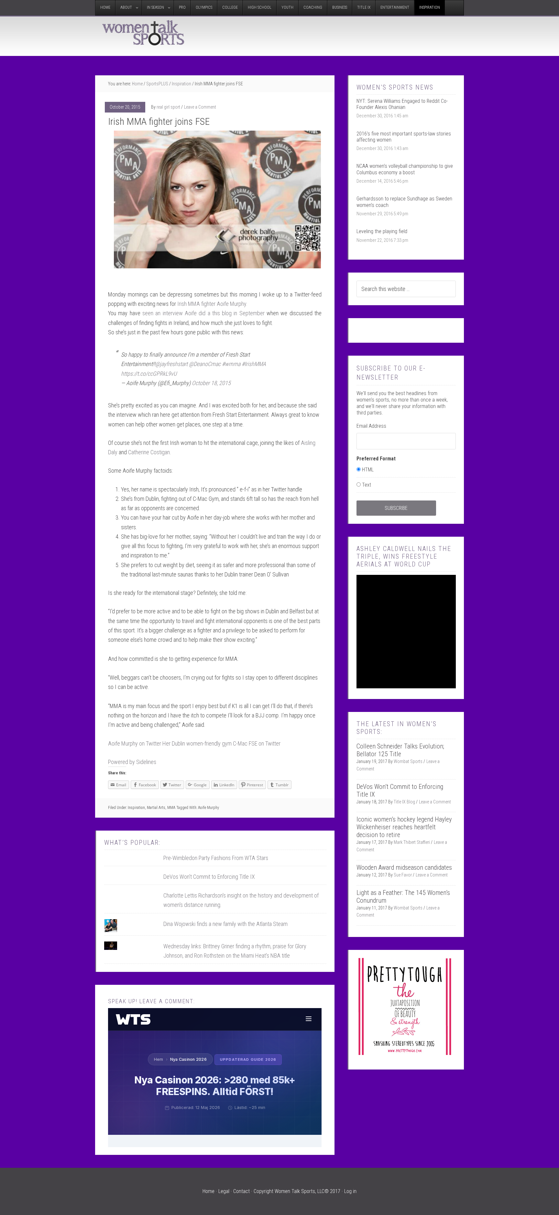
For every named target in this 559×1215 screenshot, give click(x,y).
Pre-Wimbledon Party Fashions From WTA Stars (215, 858)
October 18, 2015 (211, 383)
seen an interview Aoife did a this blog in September (203, 313)
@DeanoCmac (205, 363)
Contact (241, 1191)
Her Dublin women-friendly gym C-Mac (205, 743)
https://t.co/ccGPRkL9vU (149, 373)
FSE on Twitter (264, 743)
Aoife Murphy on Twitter (134, 743)
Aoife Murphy (208, 807)
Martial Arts (156, 807)
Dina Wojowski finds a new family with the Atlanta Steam (225, 923)
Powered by (132, 761)
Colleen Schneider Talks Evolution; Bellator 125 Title (400, 750)
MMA (171, 807)
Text (366, 485)
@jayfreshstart (171, 363)
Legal (223, 1191)
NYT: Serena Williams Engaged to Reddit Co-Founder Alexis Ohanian (402, 104)
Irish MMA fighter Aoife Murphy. (212, 303)
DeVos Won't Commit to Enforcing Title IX (209, 876)
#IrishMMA (254, 363)
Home (208, 1191)
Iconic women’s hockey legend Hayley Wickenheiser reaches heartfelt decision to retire (404, 827)
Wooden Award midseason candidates (404, 867)
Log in (350, 1191)
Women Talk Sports (143, 32)
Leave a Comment (200, 107)
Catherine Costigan (149, 452)
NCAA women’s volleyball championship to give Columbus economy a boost (404, 169)
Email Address (371, 426)
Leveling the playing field (381, 231)
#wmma (231, 363)
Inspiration (136, 807)
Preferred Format (376, 459)
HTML (368, 470)
